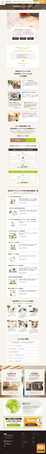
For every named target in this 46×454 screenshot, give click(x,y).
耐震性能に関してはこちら (18, 107)
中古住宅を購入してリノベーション (36, 435)
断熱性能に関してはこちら (33, 108)
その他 (22, 448)
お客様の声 (23, 444)
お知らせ (23, 443)
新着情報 (33, 445)
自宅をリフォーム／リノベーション (36, 434)
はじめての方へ (23, 434)
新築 (32, 438)
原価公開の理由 (23, 435)
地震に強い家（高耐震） (24, 440)
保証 (22, 439)
